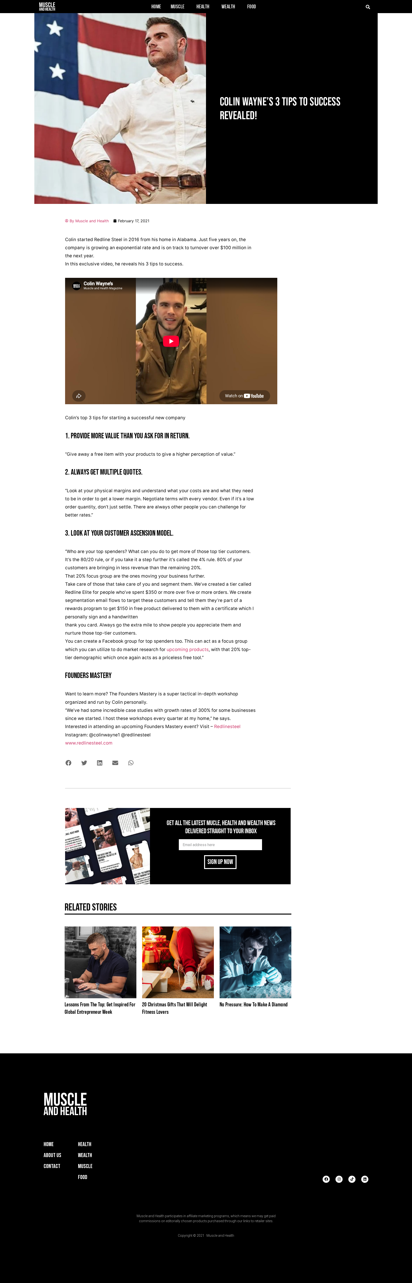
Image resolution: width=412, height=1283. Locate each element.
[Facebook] (326, 1179)
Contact (52, 1166)
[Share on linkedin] (100, 763)
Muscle (178, 7)
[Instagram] (339, 1179)
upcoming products (188, 649)
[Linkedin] (364, 1179)
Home (156, 7)
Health (203, 7)
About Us (52, 1155)
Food (251, 7)
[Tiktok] (351, 1179)
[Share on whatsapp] (131, 763)
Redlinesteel (227, 726)
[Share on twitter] (84, 763)
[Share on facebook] (68, 763)
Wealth (228, 7)
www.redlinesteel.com (89, 743)
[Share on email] (115, 763)
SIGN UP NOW (220, 862)
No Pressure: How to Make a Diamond (254, 1004)
